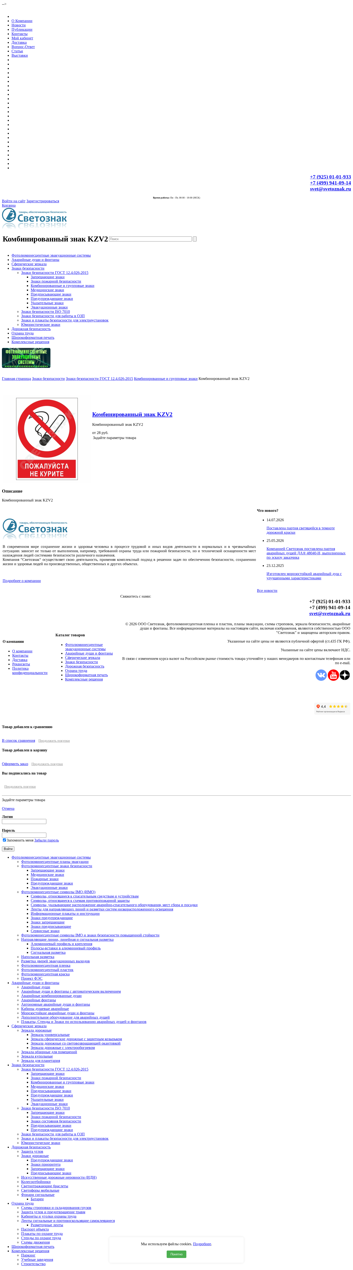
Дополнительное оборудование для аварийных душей (65, 1017)
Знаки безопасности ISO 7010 (45, 312)
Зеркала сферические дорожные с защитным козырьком (76, 1039)
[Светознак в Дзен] (344, 679)
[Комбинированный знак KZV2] (47, 482)
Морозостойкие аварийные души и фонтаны (57, 1013)
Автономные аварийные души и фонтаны (55, 1004)
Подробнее (202, 1244)
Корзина (9, 205)
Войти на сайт (13, 201)
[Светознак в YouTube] (333, 679)
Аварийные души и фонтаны (35, 260)
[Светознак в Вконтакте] (321, 679)
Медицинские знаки (47, 290)
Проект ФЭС (32, 978)
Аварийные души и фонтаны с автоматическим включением (71, 991)
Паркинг (28, 1255)
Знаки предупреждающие (52, 918)
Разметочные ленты (47, 1225)
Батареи (37, 1199)
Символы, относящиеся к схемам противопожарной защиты (80, 900)
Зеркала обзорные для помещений (49, 1052)
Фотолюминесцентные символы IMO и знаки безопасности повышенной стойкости (90, 935)
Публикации (22, 29)
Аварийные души (35, 987)
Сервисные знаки (45, 931)
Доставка (19, 42)
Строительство (33, 1264)
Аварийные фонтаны (38, 1000)
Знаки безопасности (28, 268)
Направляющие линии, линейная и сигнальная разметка (67, 939)
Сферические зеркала (29, 264)
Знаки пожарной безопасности (56, 281)
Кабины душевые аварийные (45, 1009)
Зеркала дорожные (36, 1030)
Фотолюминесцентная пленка (45, 965)
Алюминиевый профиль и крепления (61, 944)
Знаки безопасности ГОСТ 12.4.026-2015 (54, 273)
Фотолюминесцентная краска (45, 974)
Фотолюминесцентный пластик (47, 970)
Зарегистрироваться (42, 201)
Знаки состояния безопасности (56, 1121)
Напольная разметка (37, 957)
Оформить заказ (15, 764)
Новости (19, 25)
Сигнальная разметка (48, 952)
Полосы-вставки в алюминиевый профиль (66, 948)
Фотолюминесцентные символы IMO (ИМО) (58, 892)
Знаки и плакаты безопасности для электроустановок (65, 320)
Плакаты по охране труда (42, 1234)
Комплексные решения (30, 342)
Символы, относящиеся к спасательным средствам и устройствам (85, 896)
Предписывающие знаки (51, 294)
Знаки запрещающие (48, 922)
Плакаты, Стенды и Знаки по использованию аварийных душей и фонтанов (83, 1022)
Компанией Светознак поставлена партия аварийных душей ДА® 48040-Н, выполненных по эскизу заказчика (306, 553)
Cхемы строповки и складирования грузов (56, 1208)
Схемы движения (35, 1242)
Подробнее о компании (22, 581)
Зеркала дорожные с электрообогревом (63, 1048)
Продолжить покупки (54, 741)
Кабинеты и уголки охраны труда (48, 1216)
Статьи (17, 51)
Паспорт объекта (35, 1229)
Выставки (20, 55)
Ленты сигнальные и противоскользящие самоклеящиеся (68, 1221)
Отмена (8, 808)
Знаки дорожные (35, 1156)
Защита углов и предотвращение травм (53, 1212)
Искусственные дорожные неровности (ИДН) (59, 1177)
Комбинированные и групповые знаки (62, 286)
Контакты (20, 34)
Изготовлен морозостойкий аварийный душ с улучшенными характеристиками (304, 576)
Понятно (176, 1254)
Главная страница (16, 379)
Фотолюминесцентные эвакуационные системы (51, 255)
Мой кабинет (22, 38)
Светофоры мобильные (40, 1190)
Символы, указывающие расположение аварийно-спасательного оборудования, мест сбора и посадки (114, 905)
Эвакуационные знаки (49, 307)
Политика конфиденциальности (30, 670)
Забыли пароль (46, 840)
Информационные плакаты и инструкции (65, 913)
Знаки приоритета (46, 1164)
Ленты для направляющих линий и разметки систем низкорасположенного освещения (102, 909)
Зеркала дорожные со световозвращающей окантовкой (76, 1043)
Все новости (267, 591)
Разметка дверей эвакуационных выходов (55, 961)
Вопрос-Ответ (23, 47)
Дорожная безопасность (31, 329)
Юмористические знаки (40, 324)
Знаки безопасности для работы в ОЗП (53, 316)
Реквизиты (21, 664)
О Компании (22, 21)
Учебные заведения (37, 1260)
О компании (22, 651)
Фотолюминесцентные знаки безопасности (56, 866)
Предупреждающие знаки (52, 299)
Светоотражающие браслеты (44, 1186)
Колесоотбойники (36, 1182)
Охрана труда (23, 333)
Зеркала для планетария (40, 1061)
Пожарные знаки (45, 879)
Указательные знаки (47, 303)
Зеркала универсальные (50, 1035)
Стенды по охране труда (41, 1238)
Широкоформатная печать (33, 337)
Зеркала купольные (37, 1056)
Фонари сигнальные (38, 1195)
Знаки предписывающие (51, 926)
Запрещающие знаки (48, 277)
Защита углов (32, 1151)
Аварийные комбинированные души (51, 996)
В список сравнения (18, 740)
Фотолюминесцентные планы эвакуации (55, 862)
